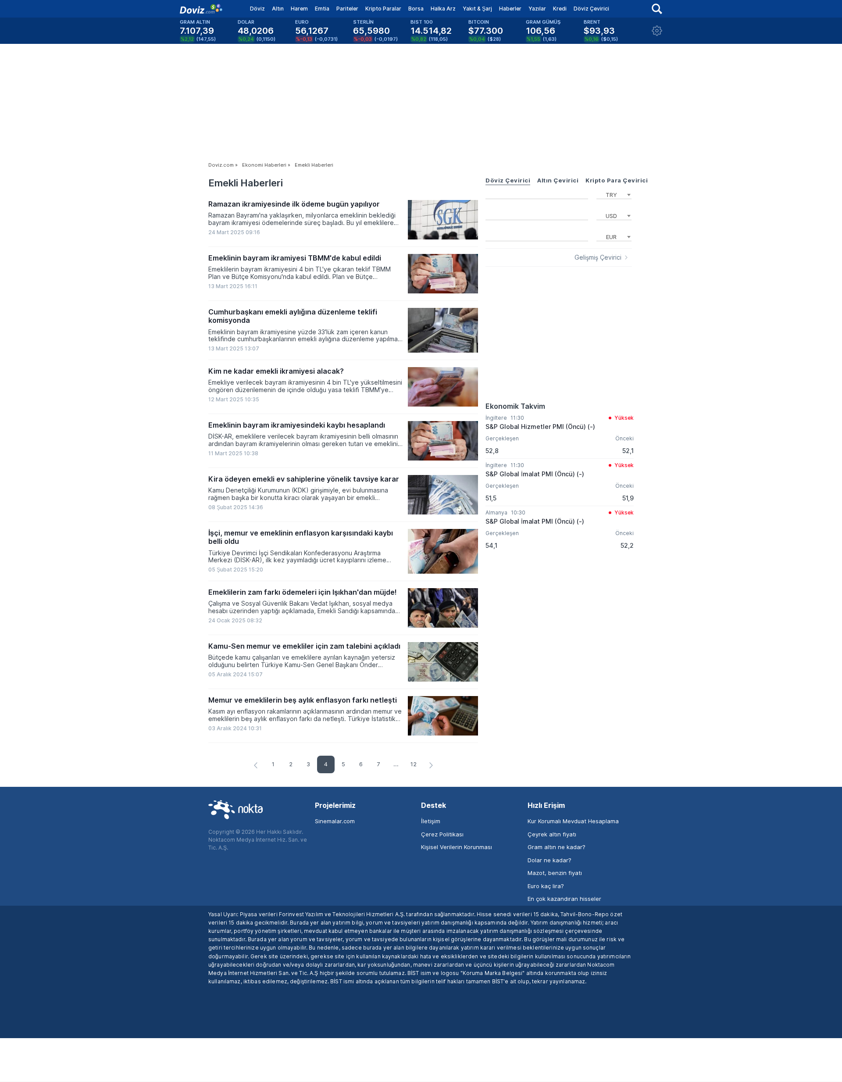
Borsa (416, 8)
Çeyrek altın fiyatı (552, 834)
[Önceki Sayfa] (255, 765)
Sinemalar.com (335, 821)
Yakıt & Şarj (477, 8)
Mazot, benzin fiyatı (555, 872)
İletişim (430, 821)
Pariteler (347, 8)
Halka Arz (443, 8)
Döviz (257, 8)
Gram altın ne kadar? (556, 846)
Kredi (560, 8)
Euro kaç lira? (546, 885)
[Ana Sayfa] (201, 9)
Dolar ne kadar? (549, 860)
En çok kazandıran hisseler (564, 898)
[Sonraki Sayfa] (431, 765)
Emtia (322, 8)
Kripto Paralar (383, 8)
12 (413, 764)
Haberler (510, 8)
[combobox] (614, 194)
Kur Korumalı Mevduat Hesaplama (573, 821)
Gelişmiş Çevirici (597, 257)
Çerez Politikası (442, 834)
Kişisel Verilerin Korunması (456, 846)
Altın (278, 8)
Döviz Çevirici (591, 8)
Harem (299, 8)
